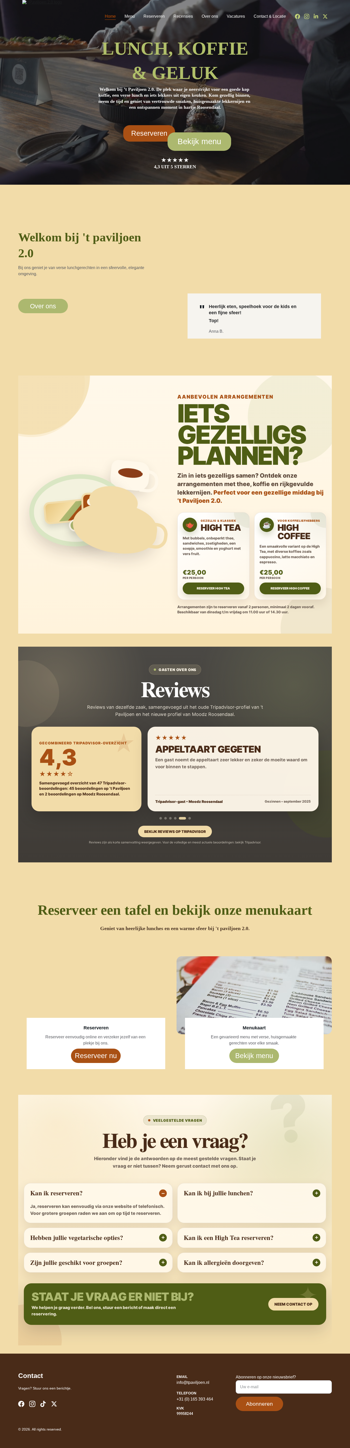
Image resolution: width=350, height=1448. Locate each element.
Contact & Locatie (270, 16)
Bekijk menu (199, 141)
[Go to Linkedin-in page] (318, 16)
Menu (130, 16)
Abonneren (259, 1404)
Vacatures (236, 16)
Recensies (183, 16)
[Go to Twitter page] (325, 16)
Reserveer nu (96, 1056)
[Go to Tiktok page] (43, 1404)
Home (110, 16)
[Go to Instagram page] (308, 16)
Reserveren (154, 16)
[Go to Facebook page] (299, 16)
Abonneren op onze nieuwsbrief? (266, 1377)
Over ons (210, 16)
